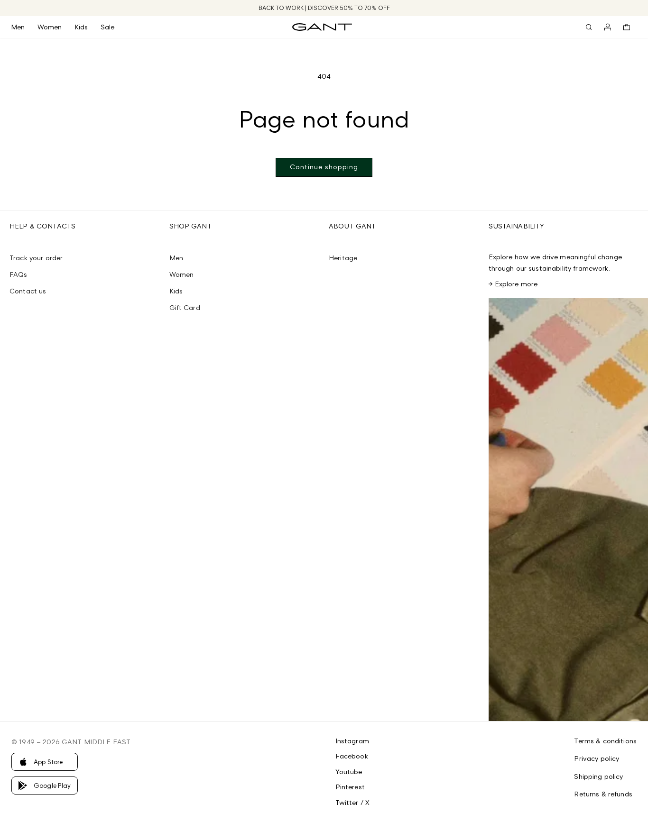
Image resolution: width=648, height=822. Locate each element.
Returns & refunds (603, 794)
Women (181, 274)
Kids (176, 291)
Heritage (343, 258)
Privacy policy (596, 758)
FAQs (18, 274)
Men (176, 258)
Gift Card (184, 307)
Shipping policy (598, 776)
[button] (24, 27)
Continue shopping (324, 167)
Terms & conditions (605, 741)
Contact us (27, 291)
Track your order (36, 258)
